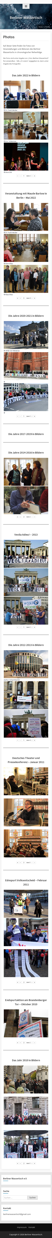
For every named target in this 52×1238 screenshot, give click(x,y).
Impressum (22, 1227)
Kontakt (32, 1227)
